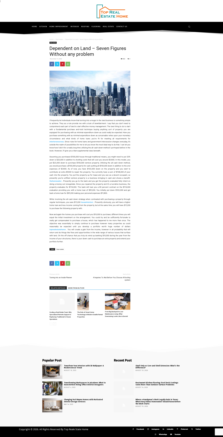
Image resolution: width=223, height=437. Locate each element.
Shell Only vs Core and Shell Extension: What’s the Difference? (158, 367)
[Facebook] (51, 64)
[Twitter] (57, 64)
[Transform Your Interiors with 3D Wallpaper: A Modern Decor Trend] (52, 371)
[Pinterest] (62, 64)
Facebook (140, 429)
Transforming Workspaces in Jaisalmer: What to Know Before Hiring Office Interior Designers (85, 384)
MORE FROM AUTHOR (76, 288)
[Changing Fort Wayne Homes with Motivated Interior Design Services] (52, 405)
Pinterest (184, 429)
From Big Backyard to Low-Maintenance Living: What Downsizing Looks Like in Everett (116, 314)
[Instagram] (148, 429)
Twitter (198, 429)
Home (51, 39)
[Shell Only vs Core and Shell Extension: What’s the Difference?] (124, 371)
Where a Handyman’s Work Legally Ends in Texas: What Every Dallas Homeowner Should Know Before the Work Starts (158, 401)
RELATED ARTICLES (58, 288)
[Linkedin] (163, 429)
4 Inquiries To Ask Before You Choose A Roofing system (111, 278)
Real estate (59, 39)
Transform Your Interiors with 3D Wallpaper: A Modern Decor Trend (84, 367)
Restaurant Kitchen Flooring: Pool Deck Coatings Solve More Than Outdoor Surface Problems (157, 384)
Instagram (155, 429)
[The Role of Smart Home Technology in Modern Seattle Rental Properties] (90, 301)
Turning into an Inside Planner (60, 277)
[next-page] (54, 323)
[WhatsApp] (68, 64)
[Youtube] (171, 434)
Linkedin (170, 429)
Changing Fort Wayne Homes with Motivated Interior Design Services (83, 400)
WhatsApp (163, 434)
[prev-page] (50, 323)
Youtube (177, 434)
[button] (189, 26)
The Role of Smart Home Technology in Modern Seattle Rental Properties (90, 314)
